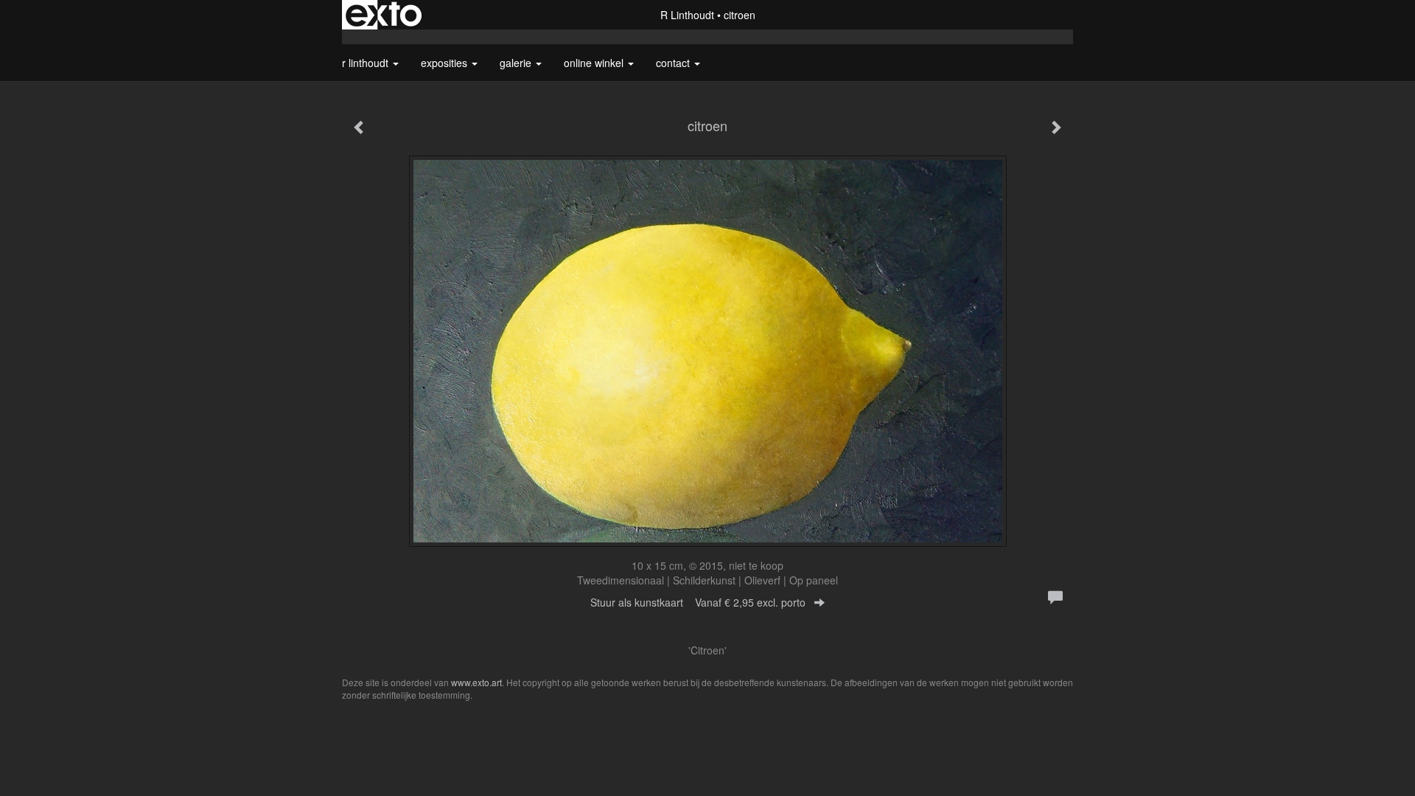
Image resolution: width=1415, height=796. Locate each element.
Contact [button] (674, 62)
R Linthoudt (687, 14)
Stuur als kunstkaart (698, 602)
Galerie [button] (517, 62)
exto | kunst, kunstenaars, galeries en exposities (383, 14)
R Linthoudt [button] (366, 62)
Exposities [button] (445, 62)
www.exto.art (476, 682)
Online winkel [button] (595, 62)
